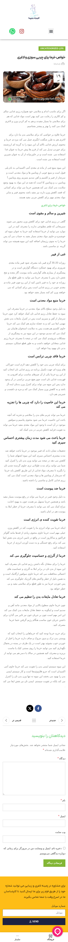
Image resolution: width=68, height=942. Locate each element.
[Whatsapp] (12, 31)
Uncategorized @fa (52, 48)
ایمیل (61, 816)
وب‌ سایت (60, 832)
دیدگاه (61, 758)
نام (63, 800)
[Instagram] (22, 31)
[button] (51, 31)
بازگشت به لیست (34, 720)
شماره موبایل (58, 905)
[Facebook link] (38, 708)
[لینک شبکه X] (29, 708)
